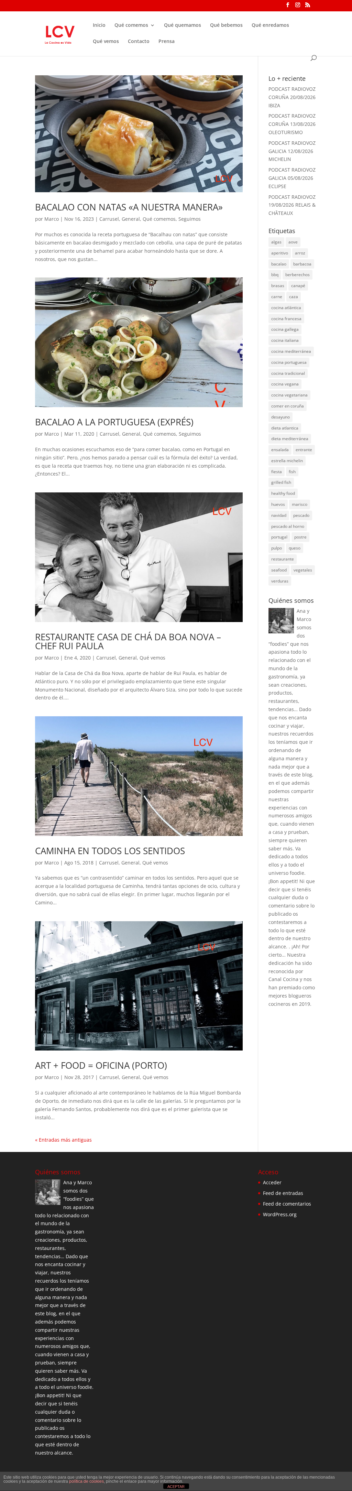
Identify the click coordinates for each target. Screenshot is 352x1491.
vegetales (303, 570)
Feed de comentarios (287, 1203)
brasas (277, 286)
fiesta (276, 472)
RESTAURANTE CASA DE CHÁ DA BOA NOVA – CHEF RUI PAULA (128, 641)
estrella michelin (287, 461)
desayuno (280, 417)
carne (276, 297)
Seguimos (189, 219)
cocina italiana (285, 340)
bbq (274, 274)
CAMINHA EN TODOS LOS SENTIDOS (110, 851)
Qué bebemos (226, 25)
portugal (279, 537)
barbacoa (302, 264)
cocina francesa (286, 319)
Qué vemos (106, 41)
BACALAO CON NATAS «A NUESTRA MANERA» (129, 207)
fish (292, 472)
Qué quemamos (182, 25)
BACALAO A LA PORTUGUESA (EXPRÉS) (114, 422)
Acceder (272, 1182)
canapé (298, 286)
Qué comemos (131, 25)
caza (293, 297)
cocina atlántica (286, 308)
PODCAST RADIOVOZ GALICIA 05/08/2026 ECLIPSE (292, 177)
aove (293, 242)
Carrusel (109, 219)
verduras (279, 581)
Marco (51, 219)
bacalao (278, 264)
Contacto (139, 41)
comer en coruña (287, 406)
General (131, 219)
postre (300, 537)
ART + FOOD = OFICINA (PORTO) (101, 1065)
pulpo (276, 548)
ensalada (280, 450)
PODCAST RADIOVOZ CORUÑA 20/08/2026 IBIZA (292, 97)
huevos (278, 504)
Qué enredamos (270, 25)
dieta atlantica (284, 428)
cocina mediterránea (291, 351)
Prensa (166, 41)
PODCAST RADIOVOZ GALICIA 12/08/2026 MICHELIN (292, 151)
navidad (278, 515)
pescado (301, 515)
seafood (279, 570)
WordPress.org (280, 1214)
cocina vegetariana (289, 395)
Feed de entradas (283, 1193)
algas (276, 242)
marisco (299, 504)
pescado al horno (287, 526)
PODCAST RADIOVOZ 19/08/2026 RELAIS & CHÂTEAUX (292, 205)
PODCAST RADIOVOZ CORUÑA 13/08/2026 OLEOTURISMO (292, 123)
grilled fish (281, 482)
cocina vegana (285, 384)
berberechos (297, 274)
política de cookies (86, 1481)
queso (294, 548)
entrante (304, 450)
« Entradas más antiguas (63, 1139)
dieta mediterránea (289, 439)
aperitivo (279, 253)
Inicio (99, 25)
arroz (300, 253)
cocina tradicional (288, 373)
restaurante (282, 559)
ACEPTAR (176, 1486)
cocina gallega (285, 329)
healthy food (283, 493)
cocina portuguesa (289, 362)
